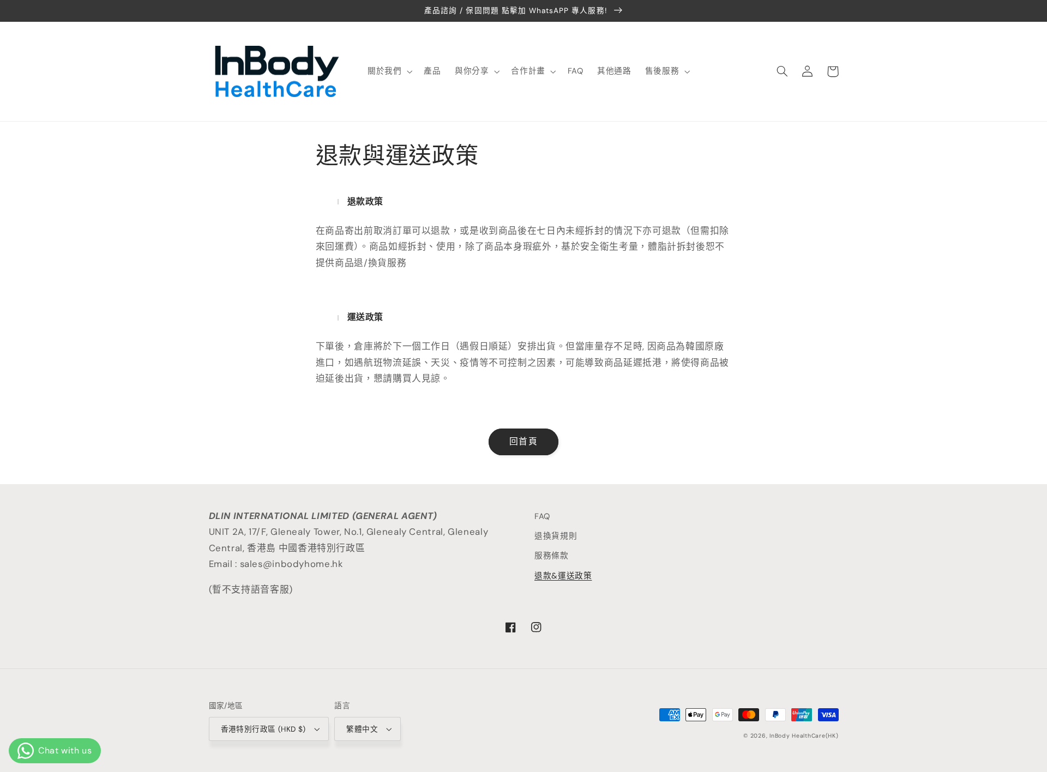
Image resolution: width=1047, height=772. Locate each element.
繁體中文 (362, 729)
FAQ (542, 516)
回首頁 (523, 441)
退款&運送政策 (563, 575)
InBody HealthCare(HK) (803, 735)
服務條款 (551, 555)
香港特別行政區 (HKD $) (263, 729)
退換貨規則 (555, 535)
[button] (388, 71)
